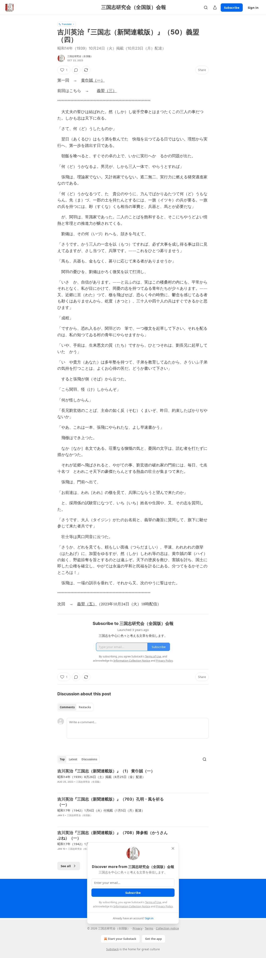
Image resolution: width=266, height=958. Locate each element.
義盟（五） (87, 604)
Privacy (137, 928)
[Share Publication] (215, 7)
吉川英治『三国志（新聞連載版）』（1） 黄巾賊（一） (106, 771)
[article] (133, 779)
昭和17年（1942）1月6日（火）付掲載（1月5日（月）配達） (101, 810)
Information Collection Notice (131, 906)
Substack (112, 949)
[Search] (206, 7)
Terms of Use (153, 902)
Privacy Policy (164, 906)
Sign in (253, 7)
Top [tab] (62, 759)
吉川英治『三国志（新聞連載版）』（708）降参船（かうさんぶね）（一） (112, 835)
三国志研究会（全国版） (80, 56)
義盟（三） (107, 91)
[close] (173, 848)
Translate (66, 24)
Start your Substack (122, 939)
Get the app (153, 939)
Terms (149, 928)
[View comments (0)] (76, 70)
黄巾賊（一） (93, 80)
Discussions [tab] (89, 759)
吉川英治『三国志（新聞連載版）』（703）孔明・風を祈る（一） (110, 802)
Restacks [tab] (85, 707)
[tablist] (75, 707)
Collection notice (167, 928)
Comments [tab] (67, 707)
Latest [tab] (73, 759)
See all (66, 866)
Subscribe (231, 7)
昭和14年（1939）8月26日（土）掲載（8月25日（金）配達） (101, 777)
